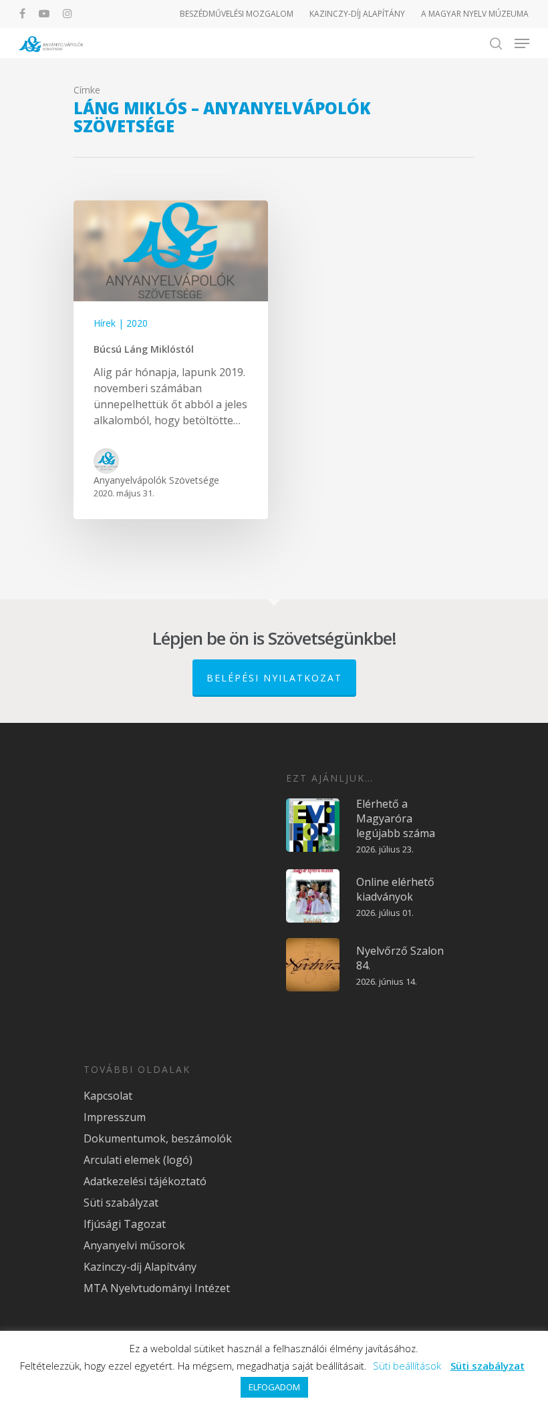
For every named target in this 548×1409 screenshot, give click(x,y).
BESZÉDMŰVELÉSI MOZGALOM (236, 13)
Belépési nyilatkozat (274, 677)
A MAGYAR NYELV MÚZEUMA (475, 13)
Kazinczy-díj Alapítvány (140, 1266)
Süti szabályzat (121, 1202)
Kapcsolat (108, 1095)
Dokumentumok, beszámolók (158, 1138)
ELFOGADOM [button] (274, 1387)
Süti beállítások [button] (407, 1365)
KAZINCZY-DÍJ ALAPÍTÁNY (357, 13)
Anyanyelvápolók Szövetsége (156, 480)
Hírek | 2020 (121, 323)
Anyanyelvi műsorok (134, 1245)
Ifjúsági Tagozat (125, 1224)
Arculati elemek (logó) (138, 1159)
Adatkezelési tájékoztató (145, 1181)
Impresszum (115, 1117)
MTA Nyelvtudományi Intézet (157, 1288)
